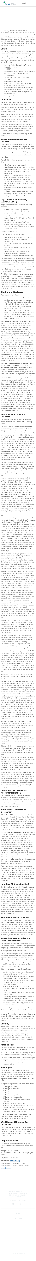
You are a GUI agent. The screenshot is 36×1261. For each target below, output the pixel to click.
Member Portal (18, 1243)
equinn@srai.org (6, 1168)
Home (18, 1223)
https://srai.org (15, 1161)
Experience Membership (18, 1226)
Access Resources (18, 1233)
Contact (18, 1237)
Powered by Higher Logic (18, 1258)
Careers (18, 1238)
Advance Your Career (18, 1230)
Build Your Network (18, 1232)
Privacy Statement (18, 1245)
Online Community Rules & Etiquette (18, 1247)
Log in (24, 3)
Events (18, 1240)
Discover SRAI (18, 1225)
